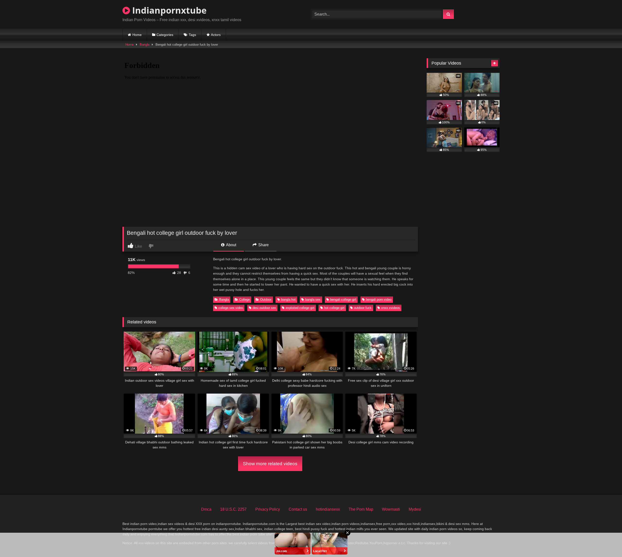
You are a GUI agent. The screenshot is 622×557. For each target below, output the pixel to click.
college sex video (230, 308)
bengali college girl (343, 299)
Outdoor (265, 299)
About (230, 245)
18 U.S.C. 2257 (233, 509)
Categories (164, 35)
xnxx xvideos (390, 308)
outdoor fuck (362, 308)
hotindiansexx (328, 509)
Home (137, 35)
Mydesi (415, 509)
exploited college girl (300, 308)
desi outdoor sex (264, 308)
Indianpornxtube (168, 10)
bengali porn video (378, 299)
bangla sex (312, 299)
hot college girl (334, 308)
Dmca (206, 509)
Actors (216, 35)
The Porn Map (361, 509)
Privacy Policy (267, 509)
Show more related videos (270, 463)
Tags (192, 35)
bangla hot (288, 299)
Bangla (144, 44)
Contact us (298, 509)
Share (263, 245)
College (244, 299)
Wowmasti (391, 509)
